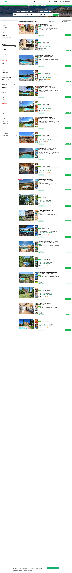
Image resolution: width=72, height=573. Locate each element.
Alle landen (66, 3)
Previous (20, 29)
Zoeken (55, 14)
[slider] (2, 45)
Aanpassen (52, 570)
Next (33, 29)
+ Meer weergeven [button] (4, 60)
